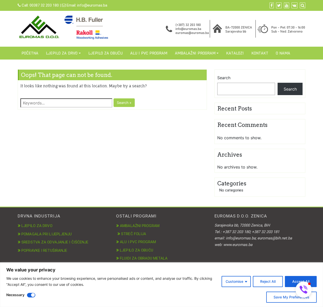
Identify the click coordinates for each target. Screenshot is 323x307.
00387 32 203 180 (44, 5)
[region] (161, 284)
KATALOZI (235, 53)
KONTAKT (259, 53)
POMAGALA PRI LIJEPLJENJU (46, 234)
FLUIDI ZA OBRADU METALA (144, 258)
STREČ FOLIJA (133, 234)
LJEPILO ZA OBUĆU (105, 53)
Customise (234, 281)
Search (223, 77)
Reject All (268, 281)
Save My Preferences (291, 297)
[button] (303, 290)
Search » (124, 102)
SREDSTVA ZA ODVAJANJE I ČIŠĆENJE (54, 242)
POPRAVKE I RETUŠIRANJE (44, 250)
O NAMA (283, 53)
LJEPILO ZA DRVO (61, 53)
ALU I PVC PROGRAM (148, 53)
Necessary (15, 295)
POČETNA (29, 53)
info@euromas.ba (92, 5)
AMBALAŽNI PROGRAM (195, 53)
